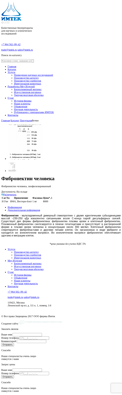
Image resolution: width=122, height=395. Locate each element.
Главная (5, 120)
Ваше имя (6, 334)
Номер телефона (10, 338)
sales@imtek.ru (25, 49)
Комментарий (8, 341)
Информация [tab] (15, 207)
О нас (11, 272)
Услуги (11, 249)
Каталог (14, 120)
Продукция (26, 120)
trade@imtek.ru (9, 49)
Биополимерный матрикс (28, 263)
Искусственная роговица (27, 266)
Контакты (13, 286)
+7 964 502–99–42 (10, 44)
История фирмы (22, 275)
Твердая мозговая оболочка (29, 269)
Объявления (20, 277)
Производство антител (26, 252)
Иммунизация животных (27, 257)
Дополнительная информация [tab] (24, 210)
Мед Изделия (15, 260)
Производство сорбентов (27, 255)
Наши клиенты (22, 280)
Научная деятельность (26, 283)
